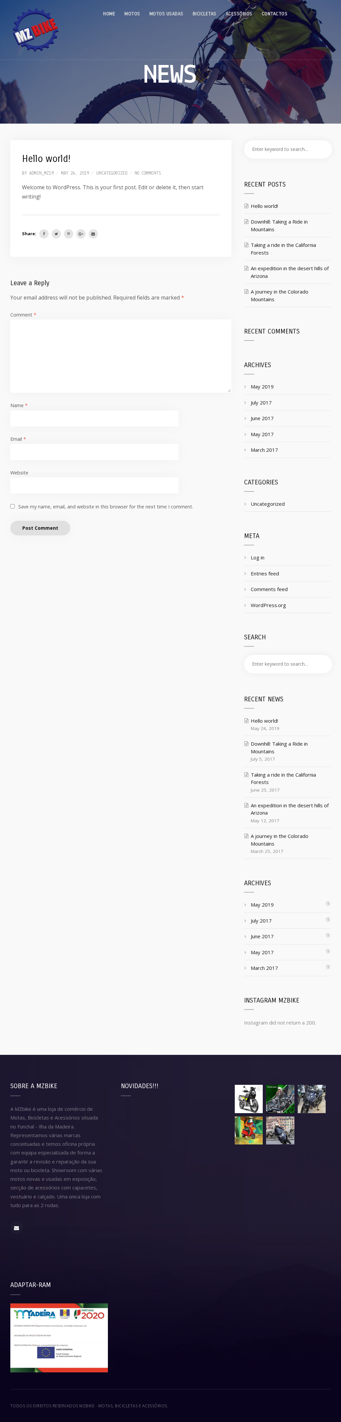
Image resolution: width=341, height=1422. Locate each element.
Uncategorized (111, 173)
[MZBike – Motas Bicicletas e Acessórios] (35, 30)
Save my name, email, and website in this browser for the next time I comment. (105, 506)
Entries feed (265, 573)
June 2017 (262, 418)
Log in (257, 557)
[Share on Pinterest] (68, 234)
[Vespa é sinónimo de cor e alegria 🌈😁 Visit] (249, 1130)
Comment (23, 315)
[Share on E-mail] (93, 234)
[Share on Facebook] (44, 234)
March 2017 (264, 449)
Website (19, 472)
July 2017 (261, 402)
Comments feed (269, 589)
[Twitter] (56, 234)
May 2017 (262, 434)
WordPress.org (268, 605)
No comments (148, 173)
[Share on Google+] (81, 234)
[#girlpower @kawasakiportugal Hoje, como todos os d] (280, 1099)
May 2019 (262, 386)
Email (18, 439)
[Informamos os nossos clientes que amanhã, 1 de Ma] (312, 1130)
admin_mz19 (41, 173)
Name (19, 405)
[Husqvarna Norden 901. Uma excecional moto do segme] (249, 1099)
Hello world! (264, 206)
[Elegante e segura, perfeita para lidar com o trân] (280, 1130)
